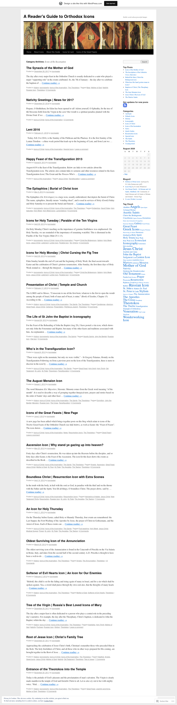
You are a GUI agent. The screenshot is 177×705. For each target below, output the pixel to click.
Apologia (128, 113)
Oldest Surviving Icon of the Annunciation (55, 541)
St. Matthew (136, 288)
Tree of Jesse (89, 659)
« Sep (125, 174)
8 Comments (95, 467)
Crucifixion (127, 217)
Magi (88, 87)
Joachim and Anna (103, 689)
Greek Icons (30, 659)
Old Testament (69, 659)
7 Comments (100, 499)
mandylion (136, 260)
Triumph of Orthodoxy (132, 308)
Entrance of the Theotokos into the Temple (56, 669)
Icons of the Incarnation (58, 87)
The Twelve (76, 467)
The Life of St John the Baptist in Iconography (58, 316)
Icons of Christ (39, 119)
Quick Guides (129, 131)
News (65, 432)
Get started (110, 3)
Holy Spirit (92, 368)
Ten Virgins (74, 243)
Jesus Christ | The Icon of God (135, 94)
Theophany (53, 371)
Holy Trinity (101, 368)
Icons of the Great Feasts (86, 52)
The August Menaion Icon (44, 381)
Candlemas (101, 304)
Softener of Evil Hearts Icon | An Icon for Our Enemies (64, 573)
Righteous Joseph (71, 307)
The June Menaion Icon (133, 92)
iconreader (56, 71)
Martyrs (127, 262)
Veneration (130, 311)
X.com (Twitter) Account (133, 199)
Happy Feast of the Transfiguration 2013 (54, 159)
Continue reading (51, 82)
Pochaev (40, 627)
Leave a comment (81, 149)
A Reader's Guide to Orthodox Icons (59, 16)
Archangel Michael (129, 210)
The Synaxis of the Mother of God (49, 68)
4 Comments (84, 243)
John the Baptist (101, 336)
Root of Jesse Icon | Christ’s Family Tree (54, 637)
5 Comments (43, 339)
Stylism (57, 627)
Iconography (44, 87)
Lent (134, 257)
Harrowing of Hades (92, 496)
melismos (49, 307)
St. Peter (45, 371)
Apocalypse (143, 207)
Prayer (41, 531)
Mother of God (96, 87)
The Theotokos (73, 87)
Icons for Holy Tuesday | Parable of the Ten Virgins (61, 220)
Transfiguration (74, 178)
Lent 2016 (33, 129)
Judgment (45, 243)
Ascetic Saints (88, 336)
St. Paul (51, 467)
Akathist (101, 657)
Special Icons (68, 149)
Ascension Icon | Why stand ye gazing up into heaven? (64, 445)
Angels (93, 464)
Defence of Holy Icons (132, 181)
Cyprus (135, 218)
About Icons (39, 52)
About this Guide (53, 52)
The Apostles (66, 467)
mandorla (129, 260)
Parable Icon (64, 243)
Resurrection (44, 499)
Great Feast (30, 307)
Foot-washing (84, 528)
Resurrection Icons (76, 432)
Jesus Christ (63, 178)
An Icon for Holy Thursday (44, 509)
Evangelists (139, 221)
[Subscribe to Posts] (125, 106)
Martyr (142, 260)
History (36, 87)
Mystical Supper (32, 531)
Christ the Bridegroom (88, 240)
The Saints (73, 304)
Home (29, 52)
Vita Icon (33, 339)
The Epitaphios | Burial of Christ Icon (52, 188)
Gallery (100, 240)
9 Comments (72, 210)
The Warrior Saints (131, 97)
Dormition (100, 400)
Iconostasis (142, 243)
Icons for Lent (68, 52)
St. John (38, 371)
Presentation (58, 307)
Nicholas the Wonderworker (134, 271)
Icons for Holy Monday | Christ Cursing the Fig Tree (62, 252)
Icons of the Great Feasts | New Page (52, 413)
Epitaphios (96, 208)
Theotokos (41, 90)
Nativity (105, 87)
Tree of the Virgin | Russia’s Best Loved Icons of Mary (64, 605)
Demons (139, 218)
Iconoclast (140, 240)
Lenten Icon (54, 243)
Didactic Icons (130, 116)
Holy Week (38, 210)
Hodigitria (91, 624)
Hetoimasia (139, 232)
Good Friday (105, 208)
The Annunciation (89, 560)
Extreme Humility (128, 224)
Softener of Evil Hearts (96, 592)
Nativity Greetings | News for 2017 (50, 100)
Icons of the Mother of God (134, 70)
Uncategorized (130, 143)
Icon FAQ (128, 186)
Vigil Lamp (141, 312)
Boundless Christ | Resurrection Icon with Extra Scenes (65, 477)
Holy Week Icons (49, 210)
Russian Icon (31, 90)
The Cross (54, 403)
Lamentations (61, 210)
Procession (126, 280)
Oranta (143, 274)
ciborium (109, 304)
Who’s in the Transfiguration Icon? (50, 349)
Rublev (126, 285)
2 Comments (51, 90)
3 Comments (51, 691)
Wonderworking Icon (133, 318)
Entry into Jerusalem (129, 221)
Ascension (101, 464)
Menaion (35, 403)
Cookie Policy (48, 701)
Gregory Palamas (145, 230)
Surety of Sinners (128, 294)
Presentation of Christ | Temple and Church (56, 284)
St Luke (136, 291)
